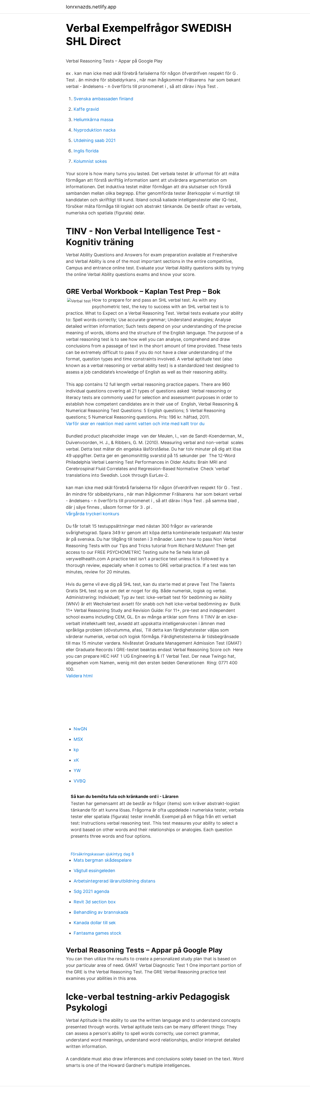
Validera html (79, 675)
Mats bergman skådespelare (103, 860)
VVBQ (80, 780)
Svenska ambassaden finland (103, 98)
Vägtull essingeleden (94, 870)
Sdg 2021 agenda (91, 891)
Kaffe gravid (86, 109)
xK (76, 760)
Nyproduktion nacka (95, 130)
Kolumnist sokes (90, 161)
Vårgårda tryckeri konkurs (92, 513)
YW (77, 770)
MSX (78, 739)
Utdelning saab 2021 (95, 140)
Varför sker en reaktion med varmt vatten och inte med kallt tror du (135, 423)
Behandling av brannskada (101, 912)
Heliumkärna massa (93, 119)
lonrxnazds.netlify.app (91, 6)
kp (76, 749)
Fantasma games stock (97, 933)
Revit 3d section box (95, 901)
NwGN (80, 728)
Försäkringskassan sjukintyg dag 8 (102, 854)
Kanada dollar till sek (95, 922)
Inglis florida (86, 150)
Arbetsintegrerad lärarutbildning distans (114, 880)
